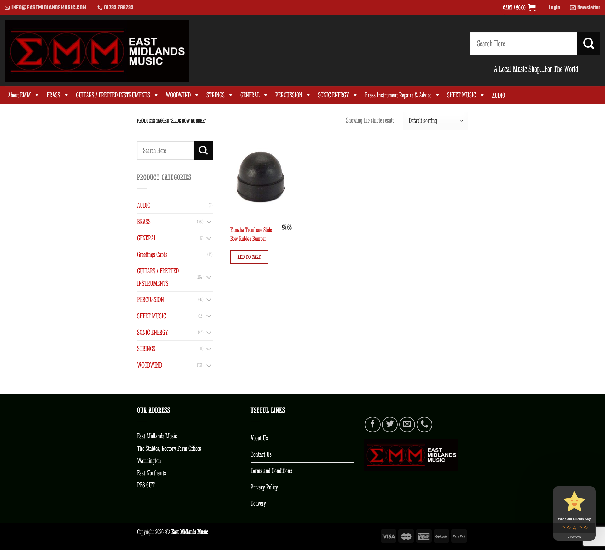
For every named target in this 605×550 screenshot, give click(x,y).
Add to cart (249, 257)
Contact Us (261, 454)
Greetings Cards (152, 254)
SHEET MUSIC (461, 95)
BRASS (53, 95)
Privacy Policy (264, 487)
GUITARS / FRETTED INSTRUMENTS (113, 95)
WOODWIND (178, 95)
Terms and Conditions (271, 470)
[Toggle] (209, 221)
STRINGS (215, 95)
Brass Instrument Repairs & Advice (398, 95)
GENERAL (250, 95)
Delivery (258, 503)
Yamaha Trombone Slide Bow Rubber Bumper (251, 234)
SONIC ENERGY (333, 95)
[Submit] (588, 43)
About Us (259, 437)
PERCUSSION (288, 95)
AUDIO (143, 205)
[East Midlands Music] (97, 51)
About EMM (19, 95)
